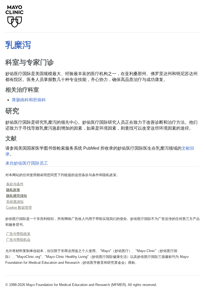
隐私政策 (13, 190)
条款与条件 (14, 184)
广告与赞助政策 (18, 234)
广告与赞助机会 (18, 240)
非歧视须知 (14, 202)
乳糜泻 (18, 45)
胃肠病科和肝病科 (29, 100)
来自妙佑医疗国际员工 (26, 163)
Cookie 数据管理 (19, 208)
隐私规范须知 (16, 196)
